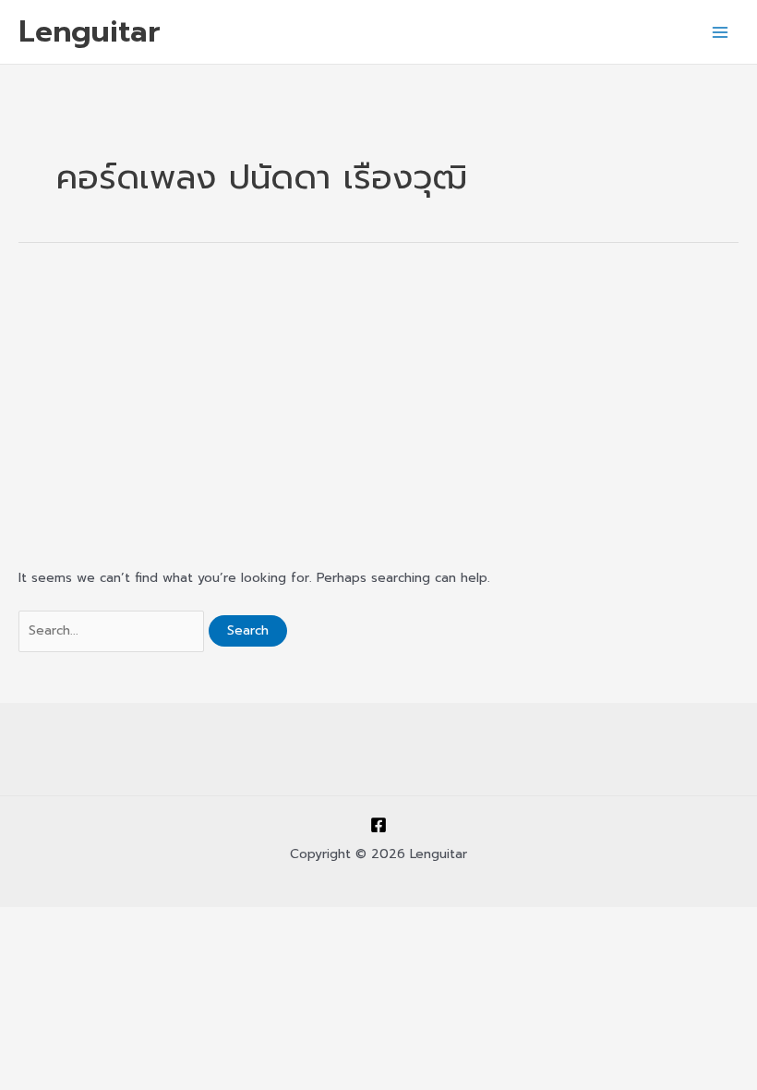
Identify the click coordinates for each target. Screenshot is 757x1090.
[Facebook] (378, 825)
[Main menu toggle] (720, 32)
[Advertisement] (378, 403)
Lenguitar (89, 31)
